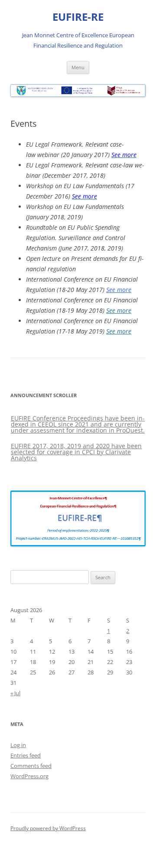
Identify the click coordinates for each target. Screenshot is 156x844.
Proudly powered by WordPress (48, 828)
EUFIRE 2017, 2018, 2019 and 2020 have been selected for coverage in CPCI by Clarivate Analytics (76, 452)
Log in (18, 745)
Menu (78, 67)
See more (118, 310)
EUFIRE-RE (78, 17)
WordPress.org (29, 776)
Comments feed (31, 766)
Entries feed (25, 755)
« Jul (15, 693)
